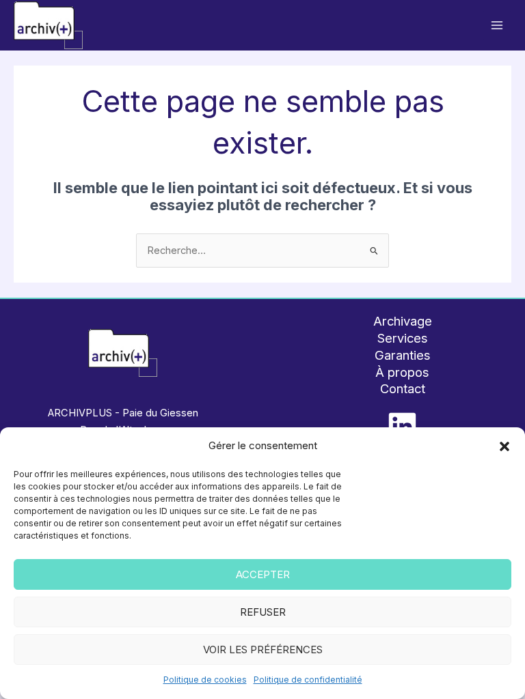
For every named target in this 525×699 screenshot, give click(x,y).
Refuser (263, 611)
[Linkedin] (402, 426)
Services (402, 337)
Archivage (402, 320)
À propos (402, 372)
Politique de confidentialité (308, 679)
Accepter (263, 574)
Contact (402, 388)
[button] (504, 446)
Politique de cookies (205, 679)
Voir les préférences (263, 649)
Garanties (403, 354)
